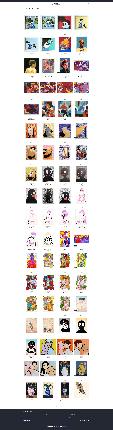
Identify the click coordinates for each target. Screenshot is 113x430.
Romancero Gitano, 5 (81, 76)
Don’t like (81, 249)
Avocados (64, 314)
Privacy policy (70, 412)
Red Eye (81, 119)
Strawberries (48, 292)
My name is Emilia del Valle (64, 76)
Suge (65, 141)
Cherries (31, 292)
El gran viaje (81, 54)
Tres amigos (32, 335)
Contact (69, 417)
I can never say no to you (31, 54)
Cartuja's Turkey (31, 400)
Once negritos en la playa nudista (81, 314)
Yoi (48, 141)
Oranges (64, 292)
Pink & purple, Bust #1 (64, 227)
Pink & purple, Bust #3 (31, 249)
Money (31, 357)
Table (65, 119)
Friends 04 (81, 357)
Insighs (47, 414)
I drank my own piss (81, 335)
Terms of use (70, 411)
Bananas (31, 314)
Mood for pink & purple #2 (31, 227)
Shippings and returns (71, 414)
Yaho (81, 141)
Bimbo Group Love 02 (48, 184)
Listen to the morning (81, 400)
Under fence (48, 335)
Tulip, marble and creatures (64, 400)
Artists (46, 412)
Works (47, 411)
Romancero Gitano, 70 (31, 119)
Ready (48, 119)
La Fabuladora (31, 76)
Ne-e (48, 162)
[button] (25, 4)
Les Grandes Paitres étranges (48, 76)
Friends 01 (48, 357)
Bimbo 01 (64, 184)
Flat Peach (81, 292)
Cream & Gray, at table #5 (48, 249)
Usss (31, 162)
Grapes (48, 314)
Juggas (65, 249)
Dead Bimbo (65, 335)
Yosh (31, 141)
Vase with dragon (48, 400)
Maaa (65, 162)
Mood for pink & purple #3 (48, 227)
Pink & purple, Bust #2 (81, 227)
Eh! (31, 184)
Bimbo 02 (81, 184)
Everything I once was (65, 54)
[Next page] (59, 406)
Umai (81, 162)
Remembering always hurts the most (48, 54)
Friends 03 (65, 357)
